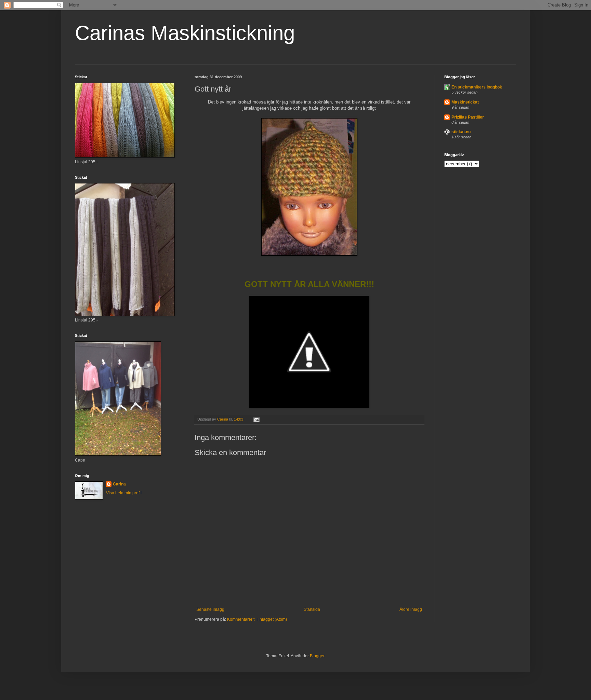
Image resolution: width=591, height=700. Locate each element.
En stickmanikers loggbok (476, 87)
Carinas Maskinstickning (185, 33)
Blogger (317, 656)
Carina (119, 484)
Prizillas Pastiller (467, 117)
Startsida (312, 609)
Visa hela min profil (124, 493)
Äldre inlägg (410, 609)
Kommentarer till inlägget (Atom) (257, 619)
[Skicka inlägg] (256, 419)
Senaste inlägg (210, 609)
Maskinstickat (465, 102)
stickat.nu (461, 131)
